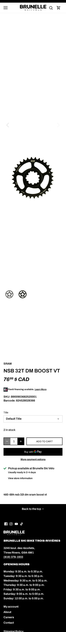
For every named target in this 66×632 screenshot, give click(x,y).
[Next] (58, 124)
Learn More (40, 389)
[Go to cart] (58, 8)
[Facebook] (5, 524)
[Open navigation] (6, 7)
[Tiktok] (21, 524)
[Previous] (8, 124)
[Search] (51, 8)
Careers (9, 617)
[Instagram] (11, 524)
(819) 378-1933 (13, 556)
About (7, 612)
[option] (33, 178)
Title (6, 412)
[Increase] (20, 441)
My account (11, 606)
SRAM (8, 363)
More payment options (33, 459)
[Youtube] (16, 524)
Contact (9, 622)
